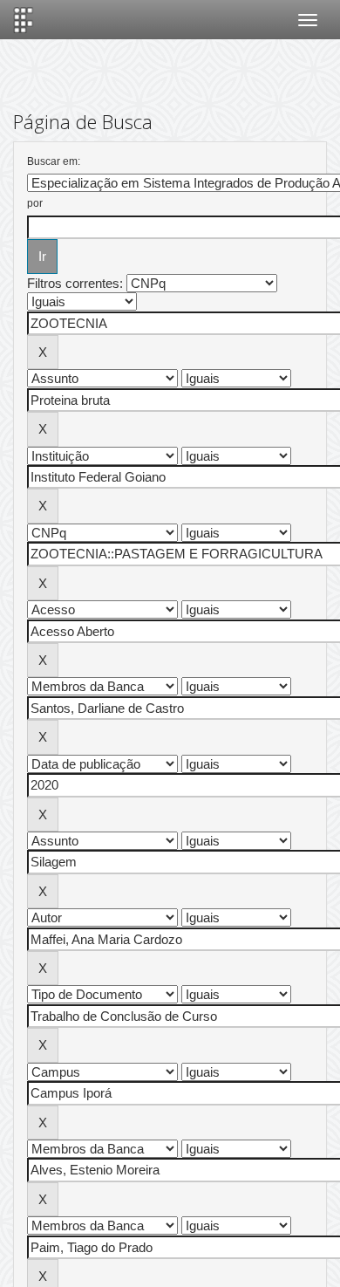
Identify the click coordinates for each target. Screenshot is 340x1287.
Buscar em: (53, 161)
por (35, 203)
